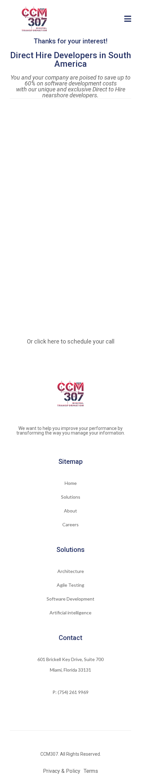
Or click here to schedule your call (70, 341)
